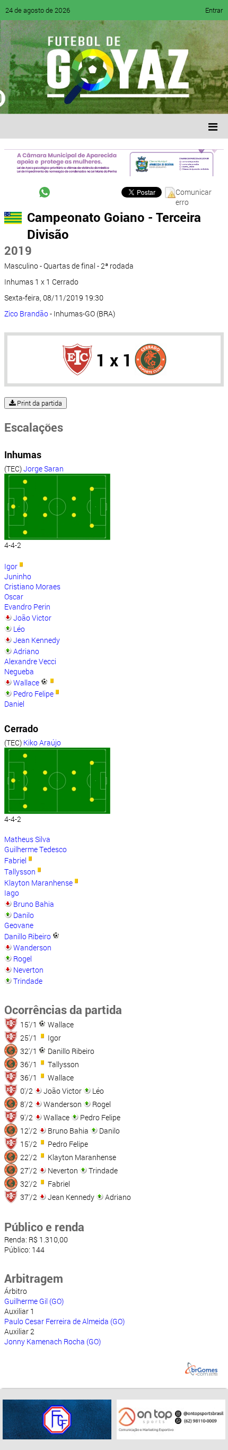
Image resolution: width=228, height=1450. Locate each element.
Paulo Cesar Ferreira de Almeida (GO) (64, 1321)
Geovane (18, 925)
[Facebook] (41, 98)
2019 (18, 250)
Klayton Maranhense (38, 883)
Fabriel (15, 860)
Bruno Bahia (33, 904)
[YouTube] (82, 98)
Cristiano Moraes (32, 586)
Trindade (27, 981)
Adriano (26, 651)
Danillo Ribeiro (27, 936)
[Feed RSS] (122, 98)
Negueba (19, 671)
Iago (11, 893)
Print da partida (38, 403)
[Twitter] (61, 98)
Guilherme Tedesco (35, 849)
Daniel (14, 704)
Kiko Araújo (42, 742)
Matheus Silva (27, 839)
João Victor (32, 618)
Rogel (22, 959)
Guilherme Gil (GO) (34, 1301)
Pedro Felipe (33, 694)
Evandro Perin (27, 607)
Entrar (214, 10)
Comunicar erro (194, 192)
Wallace (26, 682)
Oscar (13, 596)
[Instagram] (142, 98)
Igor (10, 566)
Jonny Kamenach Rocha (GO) (52, 1341)
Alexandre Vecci (30, 661)
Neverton (28, 970)
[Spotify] (102, 98)
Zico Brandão (26, 313)
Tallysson (20, 871)
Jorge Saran (43, 469)
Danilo (23, 915)
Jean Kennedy (36, 640)
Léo (19, 629)
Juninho (17, 576)
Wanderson (32, 947)
